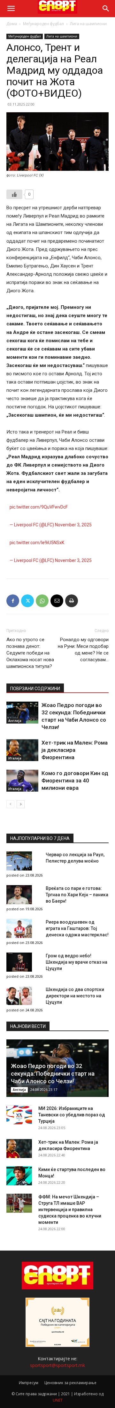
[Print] (71, 600)
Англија (14, 720)
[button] (11, 8)
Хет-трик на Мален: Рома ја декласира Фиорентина (75, 749)
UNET (58, 1400)
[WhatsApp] (42, 600)
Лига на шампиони (88, 23)
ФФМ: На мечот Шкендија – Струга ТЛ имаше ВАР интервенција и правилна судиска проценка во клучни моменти (69, 1209)
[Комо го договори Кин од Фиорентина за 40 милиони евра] (22, 781)
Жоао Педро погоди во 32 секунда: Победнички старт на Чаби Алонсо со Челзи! (53, 1074)
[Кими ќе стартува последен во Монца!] (19, 1175)
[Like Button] (14, 194)
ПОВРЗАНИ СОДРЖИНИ (35, 688)
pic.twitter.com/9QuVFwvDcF (39, 507)
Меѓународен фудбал (43, 23)
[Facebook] (12, 600)
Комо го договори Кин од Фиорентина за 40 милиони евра (75, 780)
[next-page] (21, 804)
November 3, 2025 (73, 524)
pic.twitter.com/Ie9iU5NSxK (37, 542)
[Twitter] (27, 600)
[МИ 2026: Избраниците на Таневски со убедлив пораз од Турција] (19, 1114)
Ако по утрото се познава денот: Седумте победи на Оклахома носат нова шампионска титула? (30, 653)
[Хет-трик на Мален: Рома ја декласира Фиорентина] (22, 750)
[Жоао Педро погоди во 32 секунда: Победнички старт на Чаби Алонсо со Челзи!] (22, 713)
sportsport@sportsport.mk (57, 1365)
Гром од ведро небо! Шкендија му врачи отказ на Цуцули (76, 962)
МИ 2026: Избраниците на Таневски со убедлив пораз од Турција (71, 1115)
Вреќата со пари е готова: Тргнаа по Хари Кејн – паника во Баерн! (77, 895)
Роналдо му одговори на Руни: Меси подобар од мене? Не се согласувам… (83, 649)
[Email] (56, 600)
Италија (14, 758)
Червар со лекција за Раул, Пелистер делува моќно (75, 858)
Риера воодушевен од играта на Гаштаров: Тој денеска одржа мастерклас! (77, 928)
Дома (11, 23)
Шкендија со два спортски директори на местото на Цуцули (75, 996)
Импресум (28, 1382)
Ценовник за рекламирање (70, 1382)
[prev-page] (10, 804)
